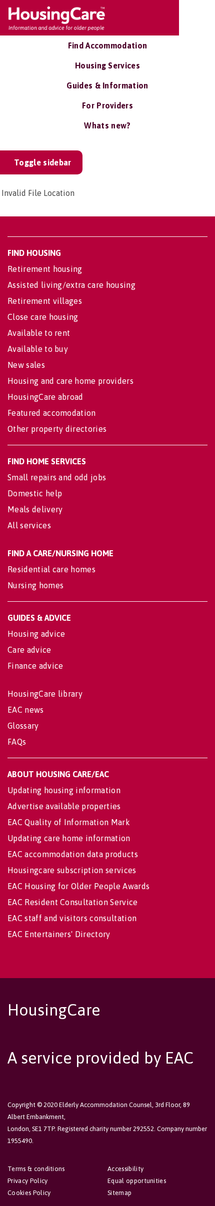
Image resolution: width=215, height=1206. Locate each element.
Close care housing (43, 316)
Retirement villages (45, 300)
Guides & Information (107, 85)
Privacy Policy (28, 1181)
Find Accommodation (108, 45)
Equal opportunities (137, 1181)
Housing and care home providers (71, 380)
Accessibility (126, 1169)
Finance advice (35, 665)
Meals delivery (35, 509)
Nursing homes (36, 585)
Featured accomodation (52, 412)
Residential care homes (52, 569)
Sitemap (120, 1193)
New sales (26, 364)
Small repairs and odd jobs (57, 477)
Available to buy (38, 348)
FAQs (17, 741)
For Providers (107, 105)
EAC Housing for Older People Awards (79, 886)
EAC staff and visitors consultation (72, 918)
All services (29, 525)
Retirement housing (45, 268)
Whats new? (107, 125)
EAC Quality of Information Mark (69, 822)
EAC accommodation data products (73, 854)
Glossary (23, 725)
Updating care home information (69, 838)
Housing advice (36, 633)
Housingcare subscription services (72, 870)
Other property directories (57, 428)
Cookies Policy (29, 1193)
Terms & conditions (36, 1169)
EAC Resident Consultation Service (73, 902)
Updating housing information (64, 790)
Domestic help (35, 493)
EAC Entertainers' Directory (59, 934)
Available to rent (39, 332)
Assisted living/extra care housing (72, 284)
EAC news (26, 709)
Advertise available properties (64, 806)
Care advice (30, 649)
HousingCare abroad (46, 396)
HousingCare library (45, 693)
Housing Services (107, 65)
